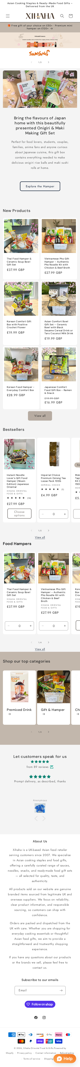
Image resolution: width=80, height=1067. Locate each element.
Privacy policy (24, 1052)
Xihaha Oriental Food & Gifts (38, 1048)
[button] (7, 16)
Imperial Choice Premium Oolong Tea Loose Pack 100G (53, 478)
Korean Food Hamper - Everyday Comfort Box (21, 389)
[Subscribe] (61, 990)
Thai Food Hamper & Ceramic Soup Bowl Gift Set (19, 261)
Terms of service (31, 1058)
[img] (40, 761)
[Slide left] (31, 62)
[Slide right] (48, 62)
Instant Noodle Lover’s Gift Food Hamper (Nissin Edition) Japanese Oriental (18, 481)
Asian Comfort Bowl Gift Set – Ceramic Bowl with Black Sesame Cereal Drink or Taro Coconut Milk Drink (58, 327)
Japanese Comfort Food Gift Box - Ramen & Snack (58, 390)
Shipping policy (52, 1058)
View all (40, 416)
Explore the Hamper (40, 186)
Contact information (46, 1052)
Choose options (19, 513)
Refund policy (67, 1052)
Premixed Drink (19, 710)
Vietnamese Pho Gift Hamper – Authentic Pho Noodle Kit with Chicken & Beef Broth (57, 263)
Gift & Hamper (53, 710)
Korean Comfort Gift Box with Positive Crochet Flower (19, 324)
